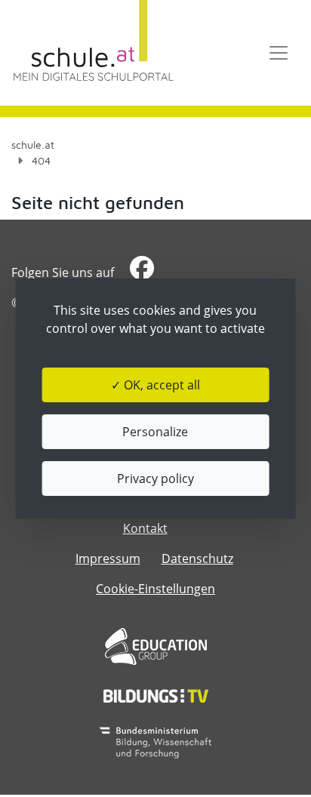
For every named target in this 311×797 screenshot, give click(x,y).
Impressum (107, 558)
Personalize (155, 431)
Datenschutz (197, 558)
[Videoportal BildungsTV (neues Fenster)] (155, 696)
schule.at (32, 144)
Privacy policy (155, 478)
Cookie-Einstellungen (155, 588)
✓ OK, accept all (155, 385)
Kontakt (145, 528)
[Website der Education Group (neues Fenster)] (156, 646)
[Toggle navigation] (278, 53)
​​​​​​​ (140, 272)
